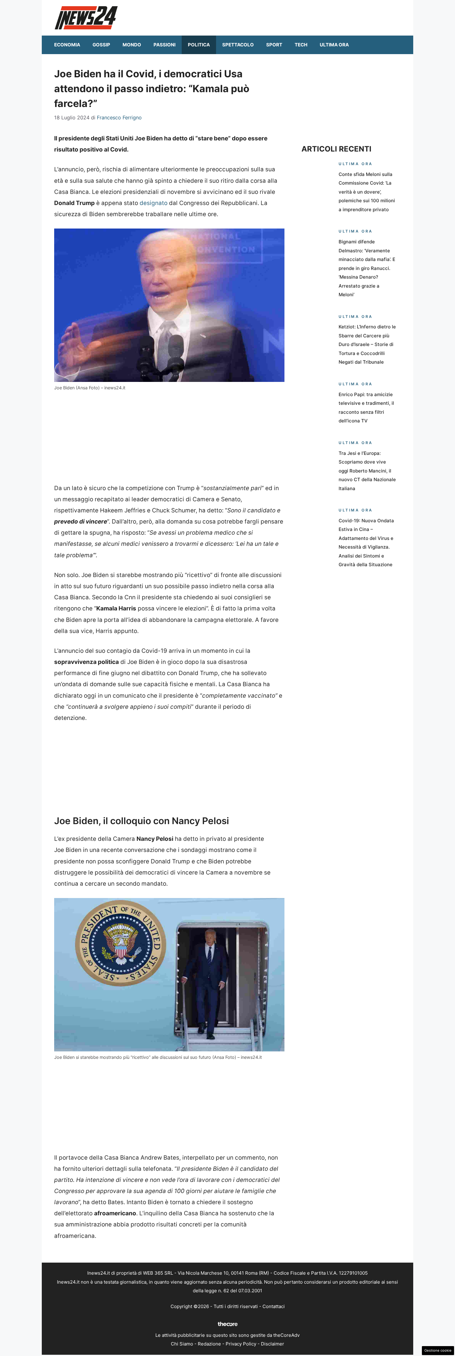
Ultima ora (334, 45)
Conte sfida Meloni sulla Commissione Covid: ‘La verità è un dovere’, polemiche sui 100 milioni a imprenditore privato (367, 191)
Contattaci (273, 1306)
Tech (301, 45)
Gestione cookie (438, 1350)
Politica (199, 45)
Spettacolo (238, 45)
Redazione (209, 1344)
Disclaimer (272, 1344)
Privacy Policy (241, 1344)
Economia (67, 45)
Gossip (101, 45)
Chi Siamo (182, 1344)
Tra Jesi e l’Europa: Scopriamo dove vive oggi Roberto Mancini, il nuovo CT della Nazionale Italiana (367, 470)
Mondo (132, 45)
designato (153, 203)
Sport (274, 45)
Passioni (165, 45)
